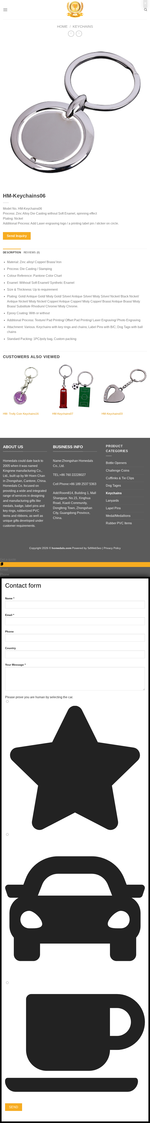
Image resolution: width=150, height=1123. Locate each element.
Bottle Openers (116, 463)
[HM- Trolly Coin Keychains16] (25, 386)
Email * (9, 614)
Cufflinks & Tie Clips (120, 478)
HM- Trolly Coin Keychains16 (21, 413)
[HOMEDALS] (75, 10)
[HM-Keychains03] (124, 386)
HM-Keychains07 (62, 413)
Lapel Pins (113, 508)
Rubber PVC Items (119, 523)
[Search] (145, 9)
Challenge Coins (117, 470)
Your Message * (15, 664)
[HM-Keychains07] (75, 386)
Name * (9, 598)
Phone (9, 631)
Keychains (83, 26)
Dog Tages (113, 485)
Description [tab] (12, 252)
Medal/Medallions (118, 515)
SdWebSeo (94, 548)
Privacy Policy (112, 548)
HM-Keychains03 (112, 413)
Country (10, 648)
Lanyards (112, 500)
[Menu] (5, 9)
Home (62, 26)
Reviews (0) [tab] (32, 252)
